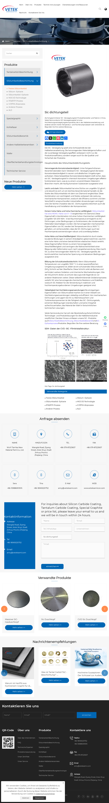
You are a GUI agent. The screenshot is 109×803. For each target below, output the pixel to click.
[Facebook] (78, 796)
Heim (21, 5)
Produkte (37, 5)
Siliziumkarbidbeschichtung (35, 41)
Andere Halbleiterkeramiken (20, 145)
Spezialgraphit (13, 118)
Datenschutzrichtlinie (45, 794)
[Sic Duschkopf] (54, 599)
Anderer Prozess (15, 107)
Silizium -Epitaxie (16, 92)
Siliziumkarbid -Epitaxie (19, 95)
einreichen (52, 566)
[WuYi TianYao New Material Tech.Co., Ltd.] (10, 6)
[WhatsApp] (102, 796)
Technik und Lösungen (51, 5)
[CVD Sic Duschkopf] (91, 599)
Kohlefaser (12, 127)
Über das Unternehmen (26, 738)
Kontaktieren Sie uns (36, 13)
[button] (4, 609)
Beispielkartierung (70, 8)
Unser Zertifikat (23, 757)
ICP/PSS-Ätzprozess (17, 104)
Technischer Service (16, 171)
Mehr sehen (17, 187)
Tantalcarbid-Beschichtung (20, 72)
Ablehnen (25, 798)
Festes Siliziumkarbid (59, 41)
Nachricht (23, 13)
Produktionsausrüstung (26, 752)
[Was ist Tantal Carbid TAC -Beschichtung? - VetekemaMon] (54, 657)
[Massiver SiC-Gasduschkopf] (18, 599)
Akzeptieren (39, 798)
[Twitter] (83, 796)
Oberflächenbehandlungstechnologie (25, 162)
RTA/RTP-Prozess (16, 101)
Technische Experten (25, 747)
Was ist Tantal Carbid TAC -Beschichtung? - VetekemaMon (54, 673)
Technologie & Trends (52, 8)
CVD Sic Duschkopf (87, 619)
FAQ (19, 743)
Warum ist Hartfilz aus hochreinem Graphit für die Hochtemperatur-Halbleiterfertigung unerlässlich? (18, 684)
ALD (10, 110)
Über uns (28, 5)
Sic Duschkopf (48, 619)
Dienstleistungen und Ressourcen (75, 5)
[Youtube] (92, 796)
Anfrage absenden (56, 132)
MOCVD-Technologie (17, 98)
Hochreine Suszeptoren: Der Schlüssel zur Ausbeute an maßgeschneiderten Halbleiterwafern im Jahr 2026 (91, 674)
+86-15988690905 (14, 488)
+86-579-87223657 (67, 447)
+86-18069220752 (41, 488)
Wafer (9, 153)
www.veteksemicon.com (94, 488)
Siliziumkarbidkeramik (17, 136)
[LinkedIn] (88, 796)
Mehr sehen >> (19, 628)
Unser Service (23, 761)
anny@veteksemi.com (67, 488)
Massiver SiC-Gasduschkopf (12, 620)
